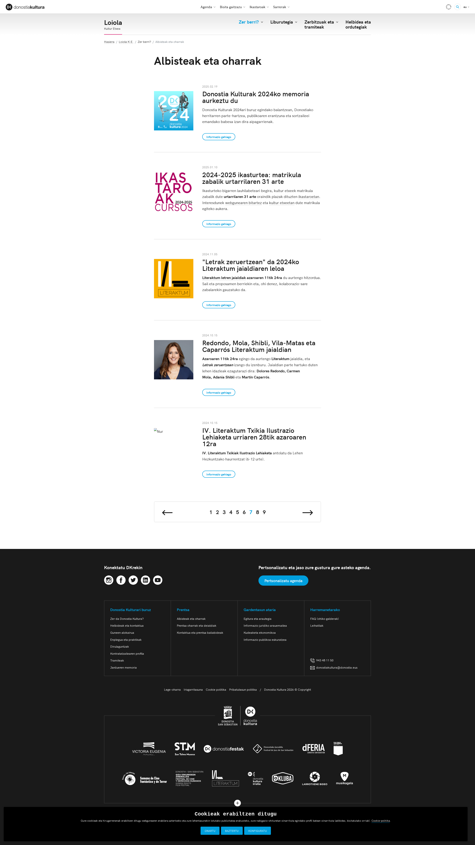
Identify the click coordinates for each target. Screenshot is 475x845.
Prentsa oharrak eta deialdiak (196, 625)
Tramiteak (117, 660)
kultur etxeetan (281, 202)
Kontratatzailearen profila (127, 653)
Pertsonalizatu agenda (283, 580)
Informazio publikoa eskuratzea (265, 639)
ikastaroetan (308, 196)
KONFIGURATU (257, 831)
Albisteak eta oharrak (191, 618)
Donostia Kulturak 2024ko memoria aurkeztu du (255, 97)
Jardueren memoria (123, 667)
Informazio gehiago (218, 137)
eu (466, 6)
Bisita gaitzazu (231, 6)
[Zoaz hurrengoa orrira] (308, 512)
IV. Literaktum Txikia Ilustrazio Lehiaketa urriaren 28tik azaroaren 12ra (254, 436)
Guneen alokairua (122, 632)
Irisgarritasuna (193, 689)
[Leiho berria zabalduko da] (108, 579)
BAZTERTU (232, 831)
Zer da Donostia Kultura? (127, 618)
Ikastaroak (257, 6)
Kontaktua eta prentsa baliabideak (200, 632)
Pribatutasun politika (243, 689)
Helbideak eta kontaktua (127, 625)
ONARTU (210, 831)
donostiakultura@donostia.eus (336, 667)
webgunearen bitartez (243, 202)
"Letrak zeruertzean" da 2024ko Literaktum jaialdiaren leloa (250, 265)
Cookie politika (216, 689)
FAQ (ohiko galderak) (324, 618)
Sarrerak (279, 6)
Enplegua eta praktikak (126, 639)
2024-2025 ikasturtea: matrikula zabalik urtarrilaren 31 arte (251, 178)
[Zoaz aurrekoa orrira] (167, 512)
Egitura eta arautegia (257, 618)
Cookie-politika (380, 820)
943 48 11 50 (324, 660)
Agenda (206, 6)
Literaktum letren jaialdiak (224, 277)
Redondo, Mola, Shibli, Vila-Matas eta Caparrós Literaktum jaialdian (258, 346)
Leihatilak (316, 625)
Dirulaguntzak (119, 646)
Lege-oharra (172, 689)
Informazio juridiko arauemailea (265, 625)
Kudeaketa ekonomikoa (260, 632)
